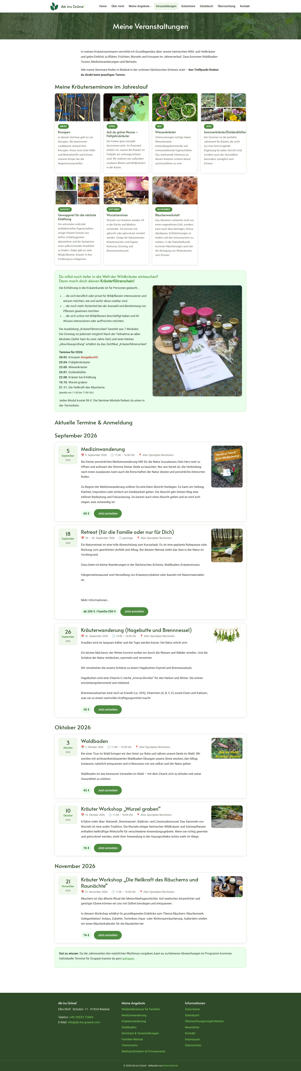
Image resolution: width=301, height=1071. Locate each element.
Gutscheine (188, 6)
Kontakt (245, 6)
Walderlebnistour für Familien (141, 1009)
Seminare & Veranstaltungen (140, 1033)
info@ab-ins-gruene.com (84, 1022)
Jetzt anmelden (108, 513)
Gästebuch (206, 6)
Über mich (117, 6)
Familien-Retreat (132, 1039)
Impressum (192, 1039)
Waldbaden (129, 1027)
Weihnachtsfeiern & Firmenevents (143, 1051)
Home (103, 6)
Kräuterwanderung (134, 1021)
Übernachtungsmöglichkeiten (204, 1021)
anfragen (128, 958)
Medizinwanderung (134, 1015)
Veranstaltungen (166, 6)
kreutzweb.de (170, 1065)
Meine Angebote (140, 6)
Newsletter (192, 1027)
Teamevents (130, 1045)
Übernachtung (226, 6)
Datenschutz (193, 1045)
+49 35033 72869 (81, 1017)
